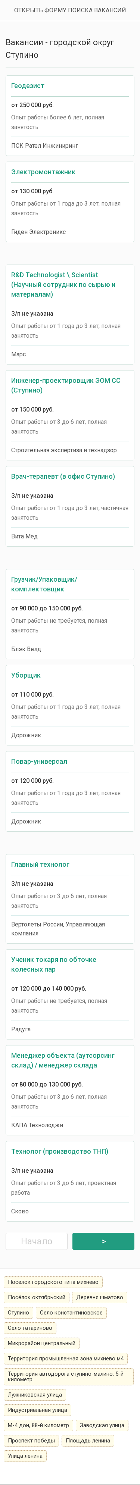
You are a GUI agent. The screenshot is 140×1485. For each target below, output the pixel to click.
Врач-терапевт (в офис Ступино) (63, 476)
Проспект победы (31, 1440)
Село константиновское (71, 1312)
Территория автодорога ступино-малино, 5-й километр (66, 1376)
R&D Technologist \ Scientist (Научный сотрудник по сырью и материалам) (63, 284)
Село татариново (30, 1328)
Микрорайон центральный (41, 1343)
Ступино (18, 1312)
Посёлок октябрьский (36, 1297)
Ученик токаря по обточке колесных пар (53, 964)
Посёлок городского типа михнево (53, 1282)
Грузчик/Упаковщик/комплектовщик (44, 584)
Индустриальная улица (37, 1410)
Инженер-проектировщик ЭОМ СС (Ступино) (66, 385)
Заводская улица (102, 1425)
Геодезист (27, 86)
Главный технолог (40, 864)
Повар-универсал (39, 761)
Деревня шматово (99, 1297)
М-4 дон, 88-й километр (38, 1425)
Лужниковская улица (35, 1394)
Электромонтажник (43, 172)
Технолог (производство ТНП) (59, 1151)
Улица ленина (25, 1456)
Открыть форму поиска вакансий (70, 10)
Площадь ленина (88, 1440)
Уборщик (26, 675)
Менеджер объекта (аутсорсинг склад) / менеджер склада (63, 1060)
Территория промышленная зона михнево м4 (66, 1358)
